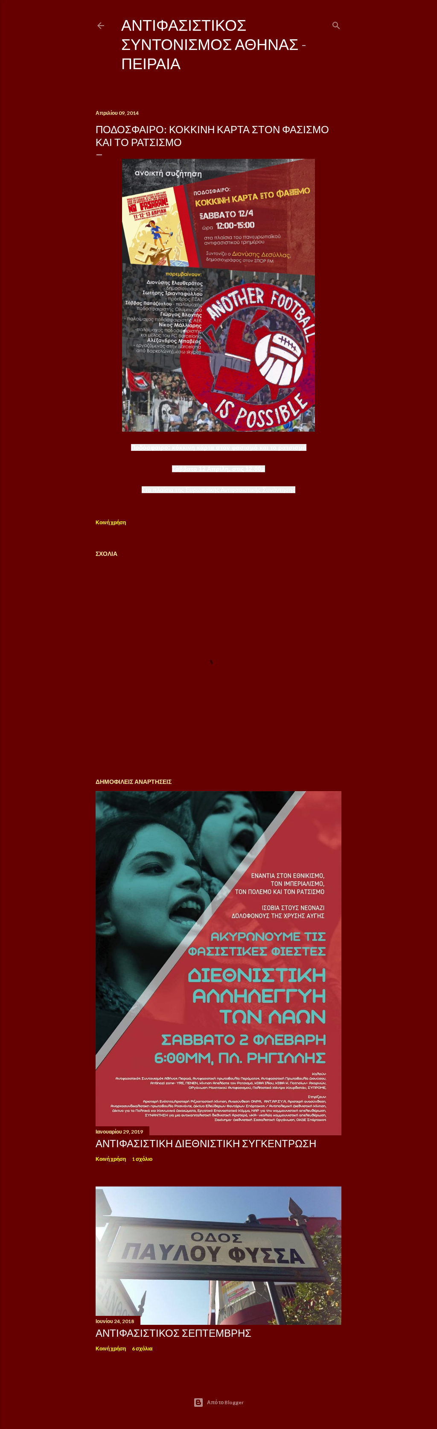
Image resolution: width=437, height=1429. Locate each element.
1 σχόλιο (142, 1159)
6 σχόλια (142, 1348)
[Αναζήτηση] (336, 23)
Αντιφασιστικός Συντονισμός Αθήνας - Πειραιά (213, 44)
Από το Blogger (225, 1402)
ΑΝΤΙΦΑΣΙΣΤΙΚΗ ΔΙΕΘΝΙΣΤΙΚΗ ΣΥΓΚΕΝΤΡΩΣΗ (206, 1143)
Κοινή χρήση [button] (111, 522)
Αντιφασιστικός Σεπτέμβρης (173, 1333)
